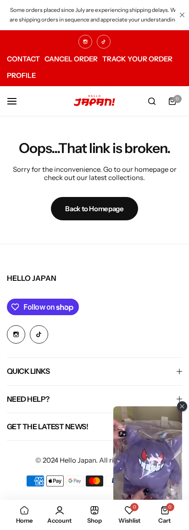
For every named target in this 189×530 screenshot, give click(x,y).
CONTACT (23, 59)
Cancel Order (71, 59)
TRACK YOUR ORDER (137, 59)
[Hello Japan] (94, 101)
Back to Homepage (94, 208)
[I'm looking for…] (152, 101)
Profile (21, 75)
